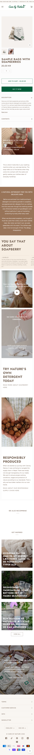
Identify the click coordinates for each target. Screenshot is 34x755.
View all (17, 634)
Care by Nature (14, 734)
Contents (5, 119)
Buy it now (17, 89)
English (9, 728)
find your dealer (16, 678)
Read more (4, 112)
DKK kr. (21, 728)
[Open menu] (4, 6)
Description (6, 97)
